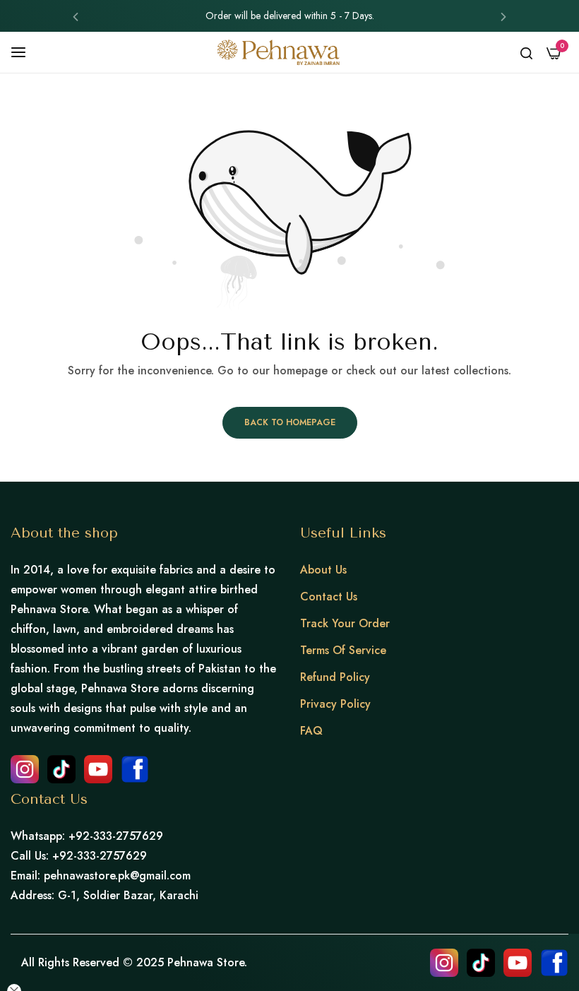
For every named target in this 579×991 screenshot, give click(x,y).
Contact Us (328, 596)
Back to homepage (289, 422)
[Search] (526, 52)
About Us (323, 570)
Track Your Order (345, 623)
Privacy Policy (335, 704)
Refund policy (335, 677)
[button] (75, 16)
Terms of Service (343, 650)
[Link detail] (25, 769)
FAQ (311, 731)
